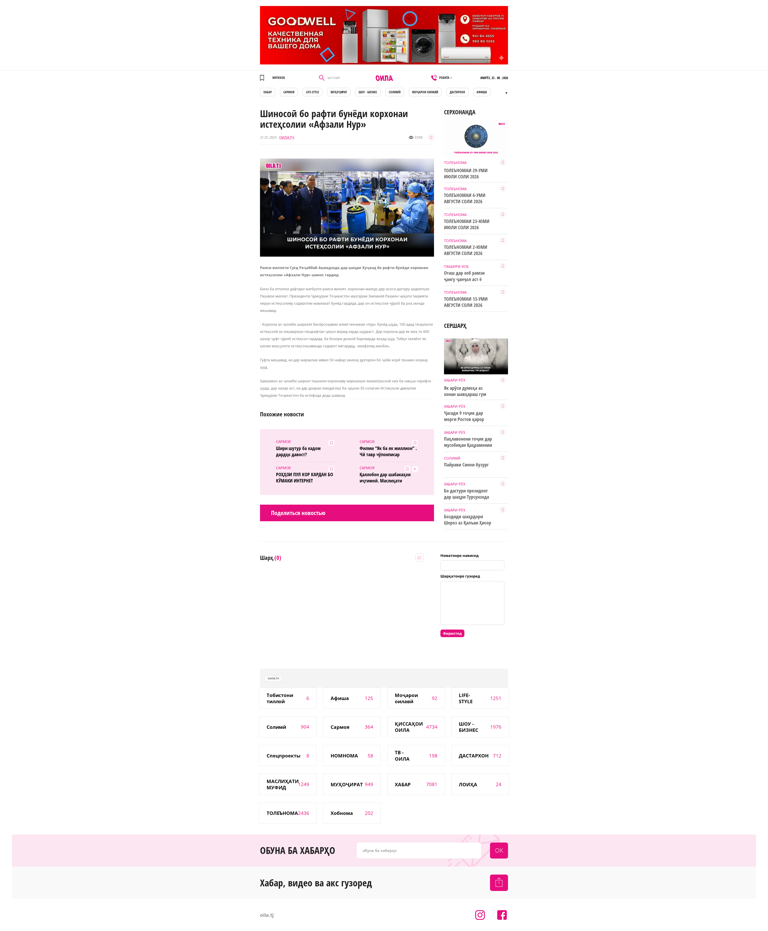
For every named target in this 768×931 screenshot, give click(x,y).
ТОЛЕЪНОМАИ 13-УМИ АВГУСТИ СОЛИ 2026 (466, 302)
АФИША (482, 92)
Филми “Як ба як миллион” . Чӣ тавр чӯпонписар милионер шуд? (388, 451)
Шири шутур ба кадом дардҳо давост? (298, 451)
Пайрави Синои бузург (466, 464)
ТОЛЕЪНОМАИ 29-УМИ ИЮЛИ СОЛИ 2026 (466, 173)
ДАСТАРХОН (457, 92)
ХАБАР (267, 92)
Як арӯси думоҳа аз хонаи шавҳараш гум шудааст (465, 391)
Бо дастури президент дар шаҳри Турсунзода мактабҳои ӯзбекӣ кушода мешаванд (466, 493)
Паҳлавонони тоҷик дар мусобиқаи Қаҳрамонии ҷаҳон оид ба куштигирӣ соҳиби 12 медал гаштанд (469, 442)
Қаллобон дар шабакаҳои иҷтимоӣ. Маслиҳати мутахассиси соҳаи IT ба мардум (385, 477)
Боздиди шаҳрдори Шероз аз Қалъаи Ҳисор (467, 519)
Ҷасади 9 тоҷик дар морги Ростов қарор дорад (464, 416)
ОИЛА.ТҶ (286, 137)
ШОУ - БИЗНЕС (368, 92)
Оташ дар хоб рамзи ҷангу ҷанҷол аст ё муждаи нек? (464, 276)
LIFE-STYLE (312, 92)
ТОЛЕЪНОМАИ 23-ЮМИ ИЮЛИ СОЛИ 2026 (466, 224)
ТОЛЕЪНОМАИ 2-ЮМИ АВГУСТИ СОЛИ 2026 (465, 250)
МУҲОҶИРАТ (339, 92)
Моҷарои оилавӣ (425, 92)
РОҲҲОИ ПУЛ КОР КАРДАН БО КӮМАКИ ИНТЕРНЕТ (304, 477)
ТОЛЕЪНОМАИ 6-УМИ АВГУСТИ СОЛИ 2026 (464, 198)
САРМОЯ (288, 92)
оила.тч (273, 678)
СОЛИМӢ (395, 92)
